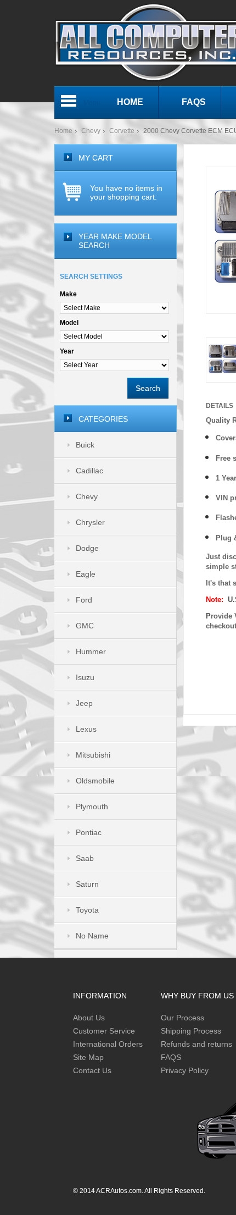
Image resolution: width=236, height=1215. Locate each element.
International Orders (108, 1044)
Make (68, 294)
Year (67, 351)
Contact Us (92, 1070)
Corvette (121, 131)
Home (63, 131)
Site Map (88, 1057)
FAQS (171, 1057)
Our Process (182, 1017)
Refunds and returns (196, 1044)
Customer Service (104, 1030)
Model (69, 323)
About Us (89, 1017)
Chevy (90, 131)
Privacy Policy (185, 1070)
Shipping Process (191, 1030)
